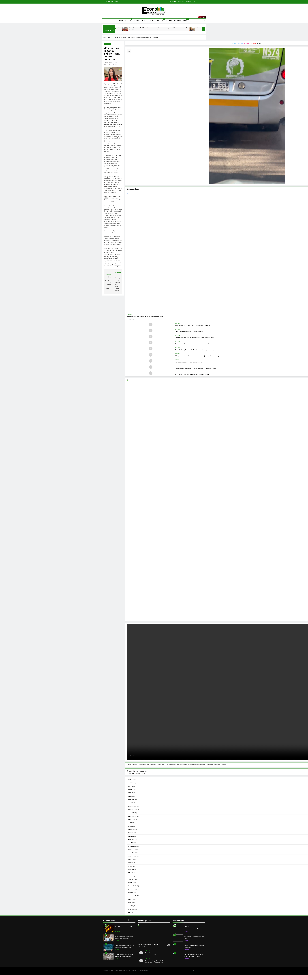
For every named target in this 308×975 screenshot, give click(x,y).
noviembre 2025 (132, 809)
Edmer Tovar (108, 62)
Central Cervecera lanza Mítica (124, 937)
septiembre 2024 (132, 856)
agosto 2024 (131, 859)
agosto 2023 (131, 899)
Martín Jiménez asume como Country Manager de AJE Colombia (192, 325)
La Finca (136, 20)
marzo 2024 (131, 876)
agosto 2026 (131, 779)
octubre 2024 (131, 852)
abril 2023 (130, 912)
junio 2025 (130, 826)
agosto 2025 (131, 819)
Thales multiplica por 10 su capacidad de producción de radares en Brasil (194, 337)
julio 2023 (130, 902)
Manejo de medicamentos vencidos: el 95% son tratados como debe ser (124, 929)
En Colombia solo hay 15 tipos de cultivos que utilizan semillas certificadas (194, 929)
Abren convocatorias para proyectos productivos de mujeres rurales (192, 956)
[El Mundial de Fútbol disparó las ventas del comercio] (171, 30)
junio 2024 (130, 866)
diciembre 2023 (132, 886)
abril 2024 (130, 872)
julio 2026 (130, 783)
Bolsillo (128, 20)
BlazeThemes (105, 972)
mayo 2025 (131, 829)
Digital (152, 20)
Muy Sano (161, 20)
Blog (192, 970)
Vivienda (144, 20)
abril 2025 (130, 832)
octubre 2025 (131, 813)
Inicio (121, 20)
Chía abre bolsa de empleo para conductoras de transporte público (192, 343)
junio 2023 (130, 906)
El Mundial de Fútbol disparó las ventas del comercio (191, 28)
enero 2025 (131, 842)
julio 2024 (130, 862)
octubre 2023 (131, 892)
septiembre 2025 (132, 816)
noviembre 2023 (132, 889)
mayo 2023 (131, 909)
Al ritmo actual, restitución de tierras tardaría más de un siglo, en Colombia (194, 938)
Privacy (197, 970)
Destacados (107, 44)
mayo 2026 (131, 789)
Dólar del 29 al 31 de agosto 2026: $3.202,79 (183, 1)
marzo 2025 (131, 836)
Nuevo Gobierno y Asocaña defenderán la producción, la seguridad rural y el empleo (197, 350)
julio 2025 (130, 823)
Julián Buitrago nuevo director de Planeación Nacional (189, 331)
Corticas (129, 314)
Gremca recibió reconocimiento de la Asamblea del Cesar (145, 317)
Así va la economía (181, 20)
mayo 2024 (131, 869)
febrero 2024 (131, 879)
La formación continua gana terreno (155, 28)
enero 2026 (131, 803)
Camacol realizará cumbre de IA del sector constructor (189, 362)
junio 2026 (130, 786)
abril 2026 (130, 793)
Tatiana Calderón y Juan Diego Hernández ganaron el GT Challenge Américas (195, 368)
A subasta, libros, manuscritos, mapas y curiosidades (126, 28)
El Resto (169, 20)
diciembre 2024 (132, 846)
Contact (203, 970)
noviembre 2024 (132, 849)
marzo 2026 (131, 796)
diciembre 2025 (132, 806)
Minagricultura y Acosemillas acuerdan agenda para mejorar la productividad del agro (197, 356)
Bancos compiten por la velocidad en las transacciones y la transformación (125, 956)
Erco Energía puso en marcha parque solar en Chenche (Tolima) (192, 374)
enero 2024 (131, 882)
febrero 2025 (131, 839)
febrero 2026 (131, 799)
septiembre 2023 (132, 896)
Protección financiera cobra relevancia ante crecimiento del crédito (124, 947)
